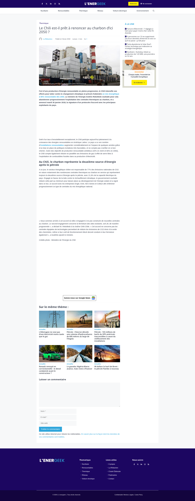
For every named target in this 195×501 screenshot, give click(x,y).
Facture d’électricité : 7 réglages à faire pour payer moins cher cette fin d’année (139, 31)
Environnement (143, 11)
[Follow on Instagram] (55, 3)
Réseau (100, 11)
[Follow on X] (46, 3)
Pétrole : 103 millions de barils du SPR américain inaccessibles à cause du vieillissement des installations (104, 336)
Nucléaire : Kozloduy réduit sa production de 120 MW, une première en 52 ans (140, 54)
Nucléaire (44, 11)
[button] (153, 11)
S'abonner (133, 3)
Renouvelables (63, 11)
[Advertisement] (79, 123)
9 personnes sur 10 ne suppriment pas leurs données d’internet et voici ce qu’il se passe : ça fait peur (140, 38)
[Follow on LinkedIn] (50, 3)
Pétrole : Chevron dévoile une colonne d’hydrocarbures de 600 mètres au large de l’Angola (79, 335)
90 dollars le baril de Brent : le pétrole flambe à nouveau (106, 367)
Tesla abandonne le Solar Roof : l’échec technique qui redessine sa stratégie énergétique (138, 46)
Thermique (83, 11)
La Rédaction (47, 39)
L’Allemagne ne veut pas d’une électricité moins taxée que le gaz (51, 334)
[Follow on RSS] (59, 3)
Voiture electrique (120, 11)
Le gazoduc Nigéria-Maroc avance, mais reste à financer (79, 367)
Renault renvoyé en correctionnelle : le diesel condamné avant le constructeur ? (50, 369)
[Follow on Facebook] (42, 3)
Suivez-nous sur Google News (77, 298)
